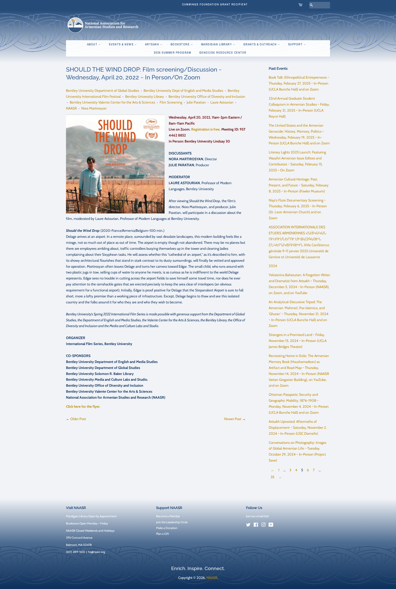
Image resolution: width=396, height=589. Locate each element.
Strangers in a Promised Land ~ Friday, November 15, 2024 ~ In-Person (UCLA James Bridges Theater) (297, 341)
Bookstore (181, 44)
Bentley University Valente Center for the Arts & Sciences (112, 102)
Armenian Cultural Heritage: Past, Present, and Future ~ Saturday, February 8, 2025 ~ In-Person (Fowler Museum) (299, 185)
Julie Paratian (196, 102)
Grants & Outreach (260, 44)
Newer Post (232, 419)
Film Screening (171, 102)
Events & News (121, 44)
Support (296, 44)
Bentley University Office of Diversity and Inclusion (207, 96)
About (92, 44)
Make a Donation (166, 528)
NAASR (71, 108)
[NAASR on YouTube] (271, 525)
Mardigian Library (217, 44)
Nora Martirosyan (94, 108)
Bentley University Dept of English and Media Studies (183, 90)
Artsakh (152, 44)
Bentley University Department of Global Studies (102, 90)
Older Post (78, 419)
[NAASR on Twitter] (248, 525)
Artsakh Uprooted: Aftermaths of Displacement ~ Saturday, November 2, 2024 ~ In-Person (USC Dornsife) (298, 427)
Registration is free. (205, 129)
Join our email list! (257, 516)
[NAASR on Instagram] (263, 525)
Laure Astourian (221, 102)
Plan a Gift (162, 534)
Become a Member (168, 516)
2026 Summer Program (172, 52)
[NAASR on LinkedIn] (278, 526)
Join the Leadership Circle (171, 522)
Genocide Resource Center (222, 52)
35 (272, 477)
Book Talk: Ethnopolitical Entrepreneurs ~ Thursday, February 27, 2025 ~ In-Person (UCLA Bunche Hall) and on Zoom (299, 83)
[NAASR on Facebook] (255, 525)
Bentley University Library (144, 96)
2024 (273, 266)
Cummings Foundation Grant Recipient (215, 4)
